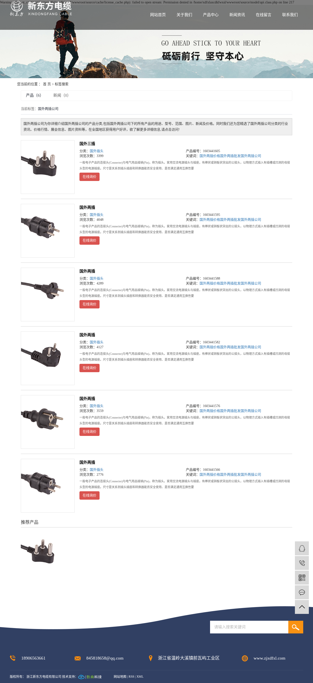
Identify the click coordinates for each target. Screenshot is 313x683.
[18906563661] (302, 563)
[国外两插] (48, 231)
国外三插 (87, 144)
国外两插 (87, 207)
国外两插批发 (230, 156)
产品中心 (211, 15)
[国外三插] (48, 167)
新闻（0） (62, 95)
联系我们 (290, 15)
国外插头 (96, 151)
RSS (131, 676)
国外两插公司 (251, 156)
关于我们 (184, 15)
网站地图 (120, 676)
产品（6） (35, 95)
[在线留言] (302, 592)
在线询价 (89, 177)
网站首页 (158, 15)
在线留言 (263, 15)
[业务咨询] (302, 548)
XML (140, 676)
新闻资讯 (237, 15)
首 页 (47, 84)
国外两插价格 (210, 156)
